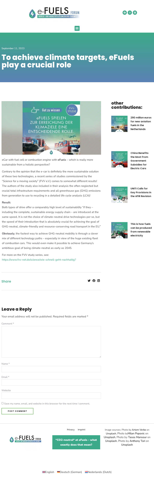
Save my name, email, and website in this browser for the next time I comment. (47, 403)
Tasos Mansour (137, 437)
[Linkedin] (135, 13)
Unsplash (111, 433)
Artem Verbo (139, 429)
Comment (8, 324)
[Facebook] (125, 13)
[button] (77, 28)
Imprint (81, 429)
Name (6, 364)
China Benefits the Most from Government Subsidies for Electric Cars (139, 160)
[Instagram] (130, 13)
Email (5, 377)
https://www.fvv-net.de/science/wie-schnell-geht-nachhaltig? (39, 259)
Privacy (71, 429)
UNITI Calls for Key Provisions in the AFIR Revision (141, 192)
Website (6, 390)
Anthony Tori (137, 441)
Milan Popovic (136, 433)
